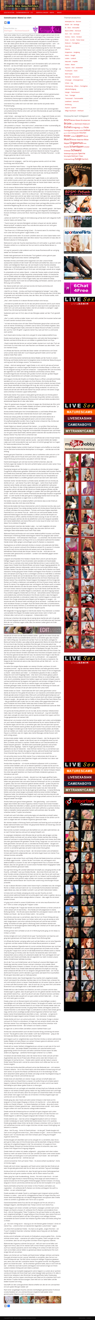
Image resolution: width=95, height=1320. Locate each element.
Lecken (73, 136)
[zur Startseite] (22, 6)
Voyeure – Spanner (70, 107)
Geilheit (86, 130)
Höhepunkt (75, 133)
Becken (72, 120)
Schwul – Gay (69, 83)
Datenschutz (82, 1318)
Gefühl (81, 130)
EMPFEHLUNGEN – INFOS (45, 13)
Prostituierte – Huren (71, 71)
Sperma (81, 153)
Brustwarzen (85, 120)
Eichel (67, 127)
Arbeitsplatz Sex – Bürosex (73, 21)
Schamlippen (77, 146)
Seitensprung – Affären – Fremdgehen (76, 86)
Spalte (76, 153)
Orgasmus (76, 143)
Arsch (67, 120)
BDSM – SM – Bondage (72, 24)
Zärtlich (85, 159)
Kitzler (67, 135)
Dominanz (78, 124)
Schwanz (76, 150)
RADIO (59, 13)
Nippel (66, 143)
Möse (86, 139)
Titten (81, 156)
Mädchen (80, 140)
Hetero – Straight (70, 55)
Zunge (78, 159)
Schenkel (86, 147)
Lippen (79, 135)
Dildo (73, 124)
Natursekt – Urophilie (71, 61)
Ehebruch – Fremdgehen (72, 43)
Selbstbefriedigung (70, 89)
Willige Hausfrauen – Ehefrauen (74, 111)
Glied (69, 133)
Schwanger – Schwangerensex (74, 80)
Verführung (68, 104)
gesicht (65, 133)
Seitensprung (69, 153)
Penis (84, 143)
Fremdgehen (68, 130)
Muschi (68, 139)
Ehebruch (86, 124)
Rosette (66, 147)
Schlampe (67, 151)
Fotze (86, 127)
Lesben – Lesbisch (70, 58)
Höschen (82, 133)
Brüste (67, 123)
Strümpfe (67, 156)
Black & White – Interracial (73, 31)
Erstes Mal (68, 46)
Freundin (76, 130)
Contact (89, 1318)
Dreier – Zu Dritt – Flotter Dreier (74, 40)
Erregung (75, 127)
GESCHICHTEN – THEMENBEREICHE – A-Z (18, 13)
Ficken (81, 127)
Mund (85, 136)
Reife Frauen (69, 74)
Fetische (67, 49)
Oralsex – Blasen (70, 64)
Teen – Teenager (70, 95)
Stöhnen (74, 156)
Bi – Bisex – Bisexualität (72, 28)
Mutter (74, 140)
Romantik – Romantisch (72, 77)
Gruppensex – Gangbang (72, 52)
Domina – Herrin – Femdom (73, 37)
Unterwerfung (69, 159)
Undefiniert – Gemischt (72, 101)
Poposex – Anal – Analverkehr (74, 68)
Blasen (78, 120)
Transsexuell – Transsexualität (74, 98)
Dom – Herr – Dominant (72, 34)
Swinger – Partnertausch (72, 92)
